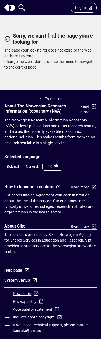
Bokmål (13, 166)
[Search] (22, 7)
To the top (54, 99)
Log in (80, 7)
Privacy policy (24, 301)
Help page (13, 270)
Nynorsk (32, 166)
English (52, 166)
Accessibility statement (32, 309)
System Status (17, 280)
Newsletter (22, 293)
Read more (84, 109)
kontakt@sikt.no (27, 330)
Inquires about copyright (34, 317)
